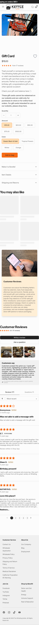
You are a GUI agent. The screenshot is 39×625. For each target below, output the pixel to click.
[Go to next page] (31, 517)
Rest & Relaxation (27, 602)
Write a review (19, 337)
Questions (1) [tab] (29, 392)
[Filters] (2, 399)
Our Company (26, 544)
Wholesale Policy (9, 554)
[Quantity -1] (4, 115)
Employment (25, 551)
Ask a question (19, 342)
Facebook (6, 588)
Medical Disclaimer (9, 571)
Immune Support (27, 598)
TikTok (5, 599)
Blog (22, 548)
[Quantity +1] (17, 115)
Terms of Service (9, 568)
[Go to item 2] (18, 352)
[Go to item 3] (29, 352)
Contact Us (7, 544)
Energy (23, 594)
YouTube (6, 592)
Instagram (6, 595)
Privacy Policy (8, 558)
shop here (22, 106)
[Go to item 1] (6, 352)
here (27, 91)
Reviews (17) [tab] (9, 392)
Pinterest (6, 603)
